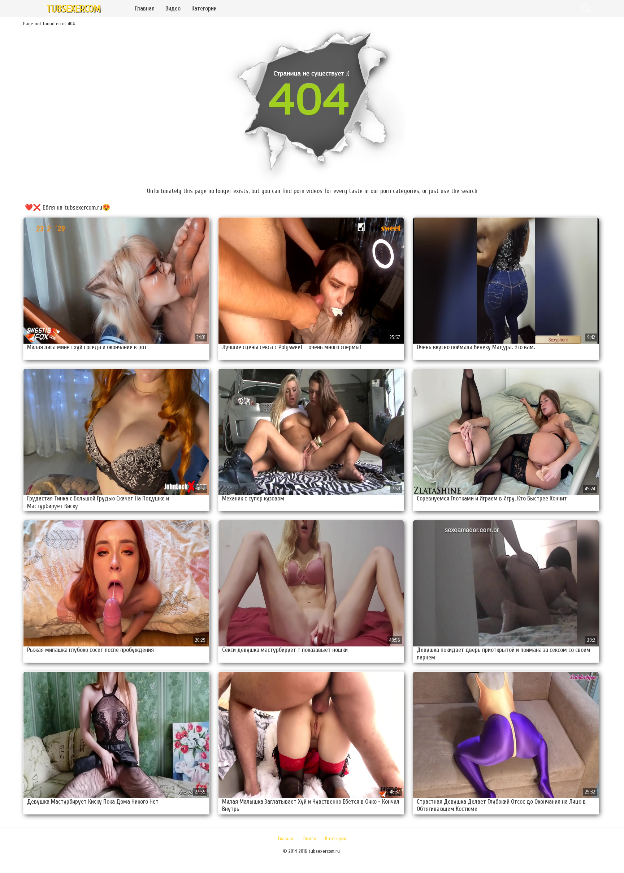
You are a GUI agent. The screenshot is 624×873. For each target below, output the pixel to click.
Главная (145, 8)
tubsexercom (74, 8)
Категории (204, 8)
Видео (173, 8)
